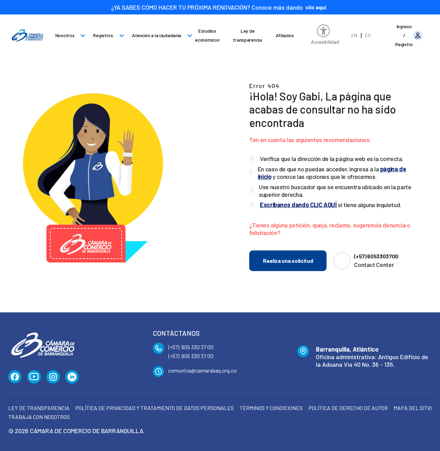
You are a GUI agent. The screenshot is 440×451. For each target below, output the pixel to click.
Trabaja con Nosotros (39, 417)
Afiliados (285, 35)
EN (354, 35)
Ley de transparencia (247, 35)
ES (368, 35)
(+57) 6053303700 (376, 256)
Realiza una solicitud (288, 260)
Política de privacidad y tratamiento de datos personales (154, 408)
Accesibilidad (325, 42)
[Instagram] (53, 377)
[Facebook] (15, 377)
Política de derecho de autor (348, 408)
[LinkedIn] (72, 377)
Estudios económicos (207, 35)
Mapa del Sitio (413, 408)
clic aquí (316, 7)
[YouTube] (34, 377)
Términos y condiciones (271, 408)
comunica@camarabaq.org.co (202, 370)
